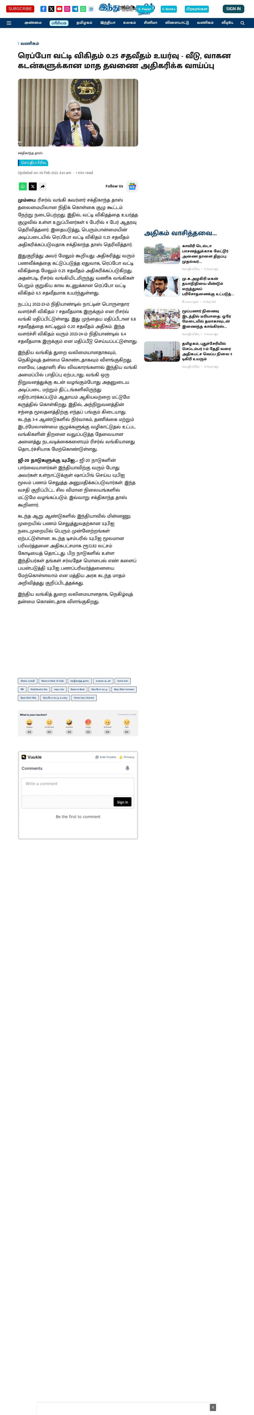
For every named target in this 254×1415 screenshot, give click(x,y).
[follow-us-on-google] (132, 186)
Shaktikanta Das (39, 689)
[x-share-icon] (33, 189)
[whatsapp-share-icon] (23, 189)
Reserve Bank (78, 689)
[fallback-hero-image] (162, 254)
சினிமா (150, 22)
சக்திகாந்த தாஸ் (79, 681)
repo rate (59, 689)
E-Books (168, 9)
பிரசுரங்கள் (196, 9)
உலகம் (129, 22)
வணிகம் (205, 22)
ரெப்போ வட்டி (99, 689)
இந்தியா (107, 22)
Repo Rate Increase (124, 689)
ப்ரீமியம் (59, 23)
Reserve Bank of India (52, 681)
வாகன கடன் (103, 681)
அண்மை (33, 22)
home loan (122, 681)
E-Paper (144, 9)
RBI (22, 689)
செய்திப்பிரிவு (33, 163)
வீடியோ (229, 22)
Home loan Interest (84, 698)
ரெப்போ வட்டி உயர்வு (55, 698)
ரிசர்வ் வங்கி (28, 681)
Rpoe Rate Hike (28, 698)
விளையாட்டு (177, 22)
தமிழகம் (84, 22)
